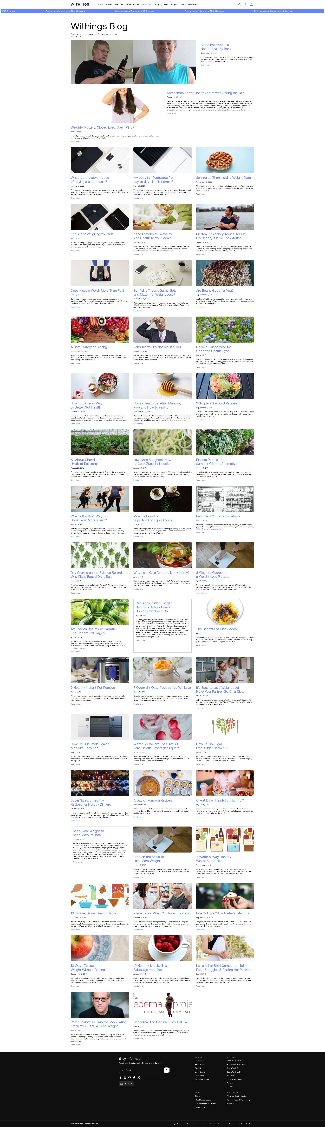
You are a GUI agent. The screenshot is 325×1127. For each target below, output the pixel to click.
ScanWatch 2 (232, 1068)
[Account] (246, 4)
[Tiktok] (134, 1077)
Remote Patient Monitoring (238, 1100)
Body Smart (200, 1076)
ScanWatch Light (234, 1072)
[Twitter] (138, 1077)
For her (229, 1087)
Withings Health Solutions (237, 1096)
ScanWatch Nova (234, 1061)
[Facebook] (120, 1077)
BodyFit (198, 1068)
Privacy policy (175, 1124)
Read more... (206, 65)
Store (197, 1096)
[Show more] (224, 1114)
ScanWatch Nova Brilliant (237, 1064)
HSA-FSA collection (203, 1100)
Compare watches (234, 1079)
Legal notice (211, 1124)
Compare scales (202, 1079)
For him (230, 1083)
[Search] (239, 4)
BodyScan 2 (200, 1061)
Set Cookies (250, 1124)
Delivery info (200, 1107)
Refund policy (239, 1124)
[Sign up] (166, 1070)
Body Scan (199, 1064)
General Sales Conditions (205, 1104)
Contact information (225, 1124)
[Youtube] (129, 1077)
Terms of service (199, 1124)
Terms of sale (186, 1124)
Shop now (44, 11)
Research (231, 1104)
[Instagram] (125, 1077)
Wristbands (231, 1076)
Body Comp (200, 1072)
